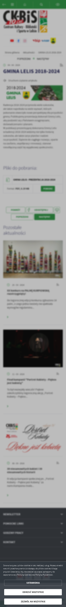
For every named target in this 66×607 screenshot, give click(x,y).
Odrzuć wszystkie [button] (33, 592)
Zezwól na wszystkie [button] (33, 601)
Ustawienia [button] (33, 582)
